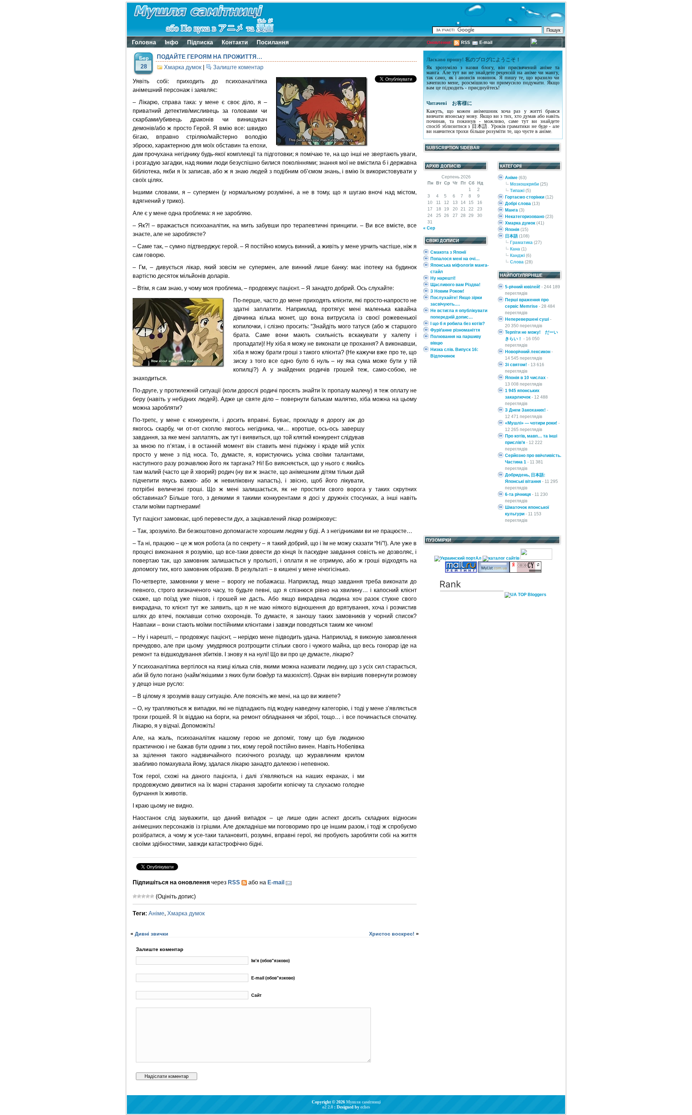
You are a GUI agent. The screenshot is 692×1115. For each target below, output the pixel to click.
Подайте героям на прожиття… (209, 57)
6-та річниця (518, 494)
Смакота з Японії (448, 252)
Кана (515, 249)
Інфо (171, 42)
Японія (512, 229)
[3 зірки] (143, 896)
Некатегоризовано (524, 216)
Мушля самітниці (363, 1102)
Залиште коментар (238, 67)
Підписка (200, 42)
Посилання (273, 42)
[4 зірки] (148, 896)
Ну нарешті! (443, 278)
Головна (144, 42)
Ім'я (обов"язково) (270, 960)
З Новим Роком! (447, 291)
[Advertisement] (394, 450)
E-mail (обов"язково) (273, 978)
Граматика (521, 242)
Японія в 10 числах (525, 377)
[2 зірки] (139, 896)
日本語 (511, 236)
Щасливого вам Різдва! (455, 284)
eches (365, 1107)
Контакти (235, 42)
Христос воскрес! (391, 934)
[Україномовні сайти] (501, 558)
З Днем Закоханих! (525, 410)
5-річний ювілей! (522, 286)
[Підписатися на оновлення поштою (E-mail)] (289, 882)
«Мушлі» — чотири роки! (531, 423)
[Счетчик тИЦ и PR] (525, 571)
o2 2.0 (327, 1107)
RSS (465, 42)
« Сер (429, 228)
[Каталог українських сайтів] (494, 571)
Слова (517, 262)
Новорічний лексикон (527, 351)
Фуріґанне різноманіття (455, 330)
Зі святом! (516, 364)
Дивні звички (151, 934)
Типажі (517, 190)
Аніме (156, 913)
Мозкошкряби (524, 184)
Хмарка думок (182, 67)
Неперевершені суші (527, 319)
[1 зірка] (135, 896)
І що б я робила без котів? (457, 323)
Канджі (517, 255)
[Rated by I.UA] (536, 558)
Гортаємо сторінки (524, 197)
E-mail (485, 42)
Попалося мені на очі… (455, 258)
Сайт (256, 995)
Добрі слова (518, 203)
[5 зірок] (152, 896)
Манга (511, 210)
